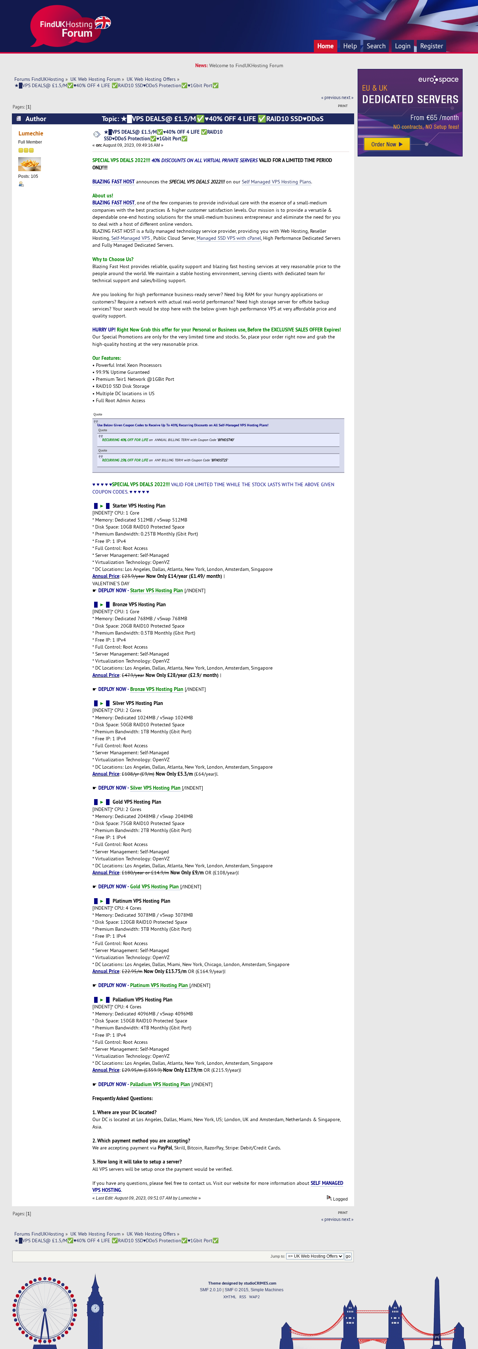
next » (347, 97)
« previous (330, 97)
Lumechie (31, 133)
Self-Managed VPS (131, 238)
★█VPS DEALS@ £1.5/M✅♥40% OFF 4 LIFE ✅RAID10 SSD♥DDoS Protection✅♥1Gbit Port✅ (163, 135)
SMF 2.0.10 (211, 1290)
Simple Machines (267, 1290)
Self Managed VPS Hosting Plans (276, 182)
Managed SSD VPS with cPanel (229, 238)
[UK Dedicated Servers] (410, 155)
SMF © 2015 (236, 1290)
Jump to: (277, 1256)
